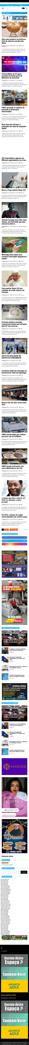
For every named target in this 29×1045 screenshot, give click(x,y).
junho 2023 (3, 926)
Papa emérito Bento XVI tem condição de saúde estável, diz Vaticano (13, 290)
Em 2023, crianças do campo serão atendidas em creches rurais (14, 516)
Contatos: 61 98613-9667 (7, 1044)
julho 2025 (3, 895)
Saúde (21, 504)
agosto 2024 (3, 909)
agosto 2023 (3, 924)
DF (20, 360)
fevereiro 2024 (4, 916)
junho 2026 (3, 881)
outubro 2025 (4, 891)
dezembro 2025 (4, 889)
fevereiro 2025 (4, 901)
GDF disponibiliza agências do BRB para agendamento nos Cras (14, 159)
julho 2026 (3, 880)
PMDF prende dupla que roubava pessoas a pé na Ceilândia (14, 435)
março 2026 (3, 885)
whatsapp (24, 1044)
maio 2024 (3, 913)
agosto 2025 (3, 894)
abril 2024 (3, 914)
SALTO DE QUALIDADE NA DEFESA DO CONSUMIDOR (11, 357)
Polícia (21, 80)
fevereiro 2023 (4, 931)
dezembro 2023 (4, 919)
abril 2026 (3, 884)
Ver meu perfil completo (7, 864)
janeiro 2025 (3, 903)
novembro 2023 (4, 920)
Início (14, 1044)
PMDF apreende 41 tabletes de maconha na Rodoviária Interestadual (13, 110)
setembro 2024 (4, 908)
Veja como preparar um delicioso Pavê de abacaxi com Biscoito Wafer (14, 41)
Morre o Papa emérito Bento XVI (14, 190)
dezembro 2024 (4, 904)
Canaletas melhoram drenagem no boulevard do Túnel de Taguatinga (14, 372)
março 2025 (3, 900)
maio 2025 (3, 898)
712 (11, 529)
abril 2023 (3, 929)
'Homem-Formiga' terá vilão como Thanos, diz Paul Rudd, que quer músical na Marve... (14, 222)
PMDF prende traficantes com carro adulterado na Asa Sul (13, 467)
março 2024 (3, 915)
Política (21, 131)
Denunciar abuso (7, 856)
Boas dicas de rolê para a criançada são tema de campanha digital (14, 126)
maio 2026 (3, 883)
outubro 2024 (4, 906)
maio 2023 (3, 928)
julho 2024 (3, 910)
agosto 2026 (3, 879)
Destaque (15, 13)
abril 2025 (3, 899)
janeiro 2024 (3, 918)
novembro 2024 (4, 905)
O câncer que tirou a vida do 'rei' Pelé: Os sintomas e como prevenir (13, 500)
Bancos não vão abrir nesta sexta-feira (14, 404)
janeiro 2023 (3, 933)
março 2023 (3, 930)
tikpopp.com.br (5, 862)
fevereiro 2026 (4, 886)
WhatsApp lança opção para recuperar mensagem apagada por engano (14, 257)
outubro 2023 (4, 921)
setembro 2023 (4, 923)
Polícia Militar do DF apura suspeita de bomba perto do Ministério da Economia (12, 76)
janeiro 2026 (3, 888)
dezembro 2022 (4, 934)
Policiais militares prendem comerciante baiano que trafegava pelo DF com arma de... (14, 324)
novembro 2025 (4, 890)
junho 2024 (3, 911)
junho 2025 (3, 896)
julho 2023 (3, 925)
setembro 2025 (4, 893)
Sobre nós (19, 1044)
